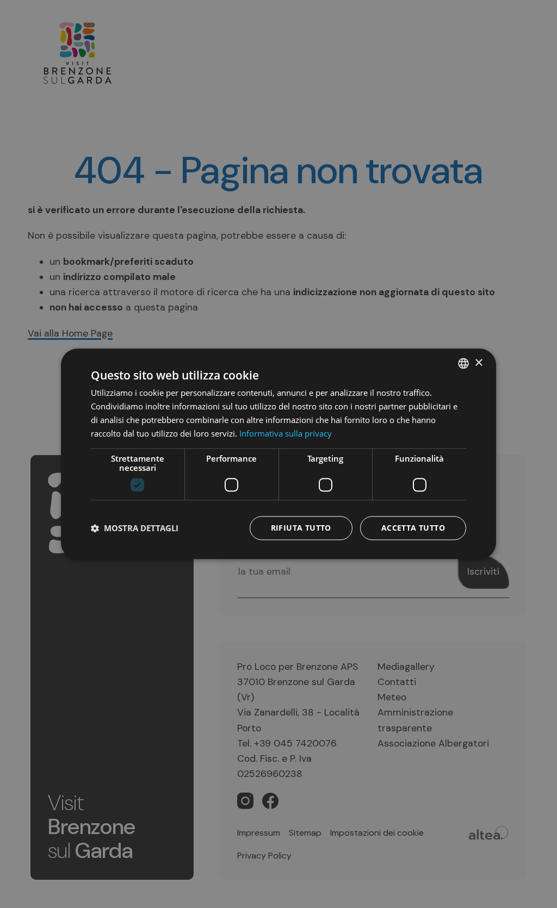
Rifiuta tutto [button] (301, 528)
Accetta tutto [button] (413, 528)
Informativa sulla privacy (285, 433)
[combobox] (463, 363)
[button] (134, 528)
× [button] (478, 363)
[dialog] (278, 454)
